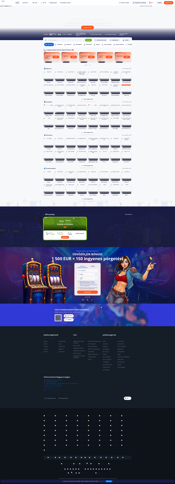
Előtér (104, 341)
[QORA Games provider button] (60, 441)
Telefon (93, 266)
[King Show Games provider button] (115, 431)
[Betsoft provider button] (93, 416)
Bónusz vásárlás (107, 359)
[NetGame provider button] (104, 416)
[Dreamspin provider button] (104, 446)
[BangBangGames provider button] (126, 436)
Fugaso (46, 341)
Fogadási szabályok (78, 348)
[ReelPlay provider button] (82, 436)
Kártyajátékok (121, 351)
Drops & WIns (106, 367)
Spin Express (121, 341)
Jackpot (119, 364)
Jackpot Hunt (121, 344)
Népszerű (105, 346)
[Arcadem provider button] (126, 421)
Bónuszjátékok (121, 367)
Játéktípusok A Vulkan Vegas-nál (53, 380)
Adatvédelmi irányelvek (79, 350)
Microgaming (62, 341)
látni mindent (128, 214)
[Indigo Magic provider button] (71, 441)
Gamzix (45, 344)
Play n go (46, 349)
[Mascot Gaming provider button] (126, 431)
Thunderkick (62, 346)
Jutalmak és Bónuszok (51, 381)
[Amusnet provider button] (126, 441)
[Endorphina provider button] (49, 416)
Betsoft (46, 351)
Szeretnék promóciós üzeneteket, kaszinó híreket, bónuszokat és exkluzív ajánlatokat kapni (88, 288)
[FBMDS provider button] (115, 426)
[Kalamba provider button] (82, 421)
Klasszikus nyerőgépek (123, 357)
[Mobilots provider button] (49, 426)
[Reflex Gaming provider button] (104, 441)
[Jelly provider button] (93, 441)
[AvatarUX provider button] (60, 436)
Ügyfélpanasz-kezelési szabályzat (79, 356)
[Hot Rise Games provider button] (71, 446)
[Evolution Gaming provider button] (60, 431)
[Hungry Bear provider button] (82, 446)
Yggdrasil (61, 349)
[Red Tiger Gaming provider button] (60, 426)
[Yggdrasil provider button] (82, 416)
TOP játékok (106, 362)
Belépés (160, 2)
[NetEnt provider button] (49, 421)
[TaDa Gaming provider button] (71, 431)
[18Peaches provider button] (49, 451)
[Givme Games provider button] (104, 421)
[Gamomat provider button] (71, 416)
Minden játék (121, 362)
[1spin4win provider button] (60, 421)
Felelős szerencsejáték (94, 349)
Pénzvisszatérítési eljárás (94, 341)
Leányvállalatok (92, 357)
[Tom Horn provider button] (126, 426)
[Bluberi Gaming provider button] (49, 431)
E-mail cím (82, 266)
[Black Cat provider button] (60, 446)
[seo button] (44, 387)
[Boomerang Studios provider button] (104, 436)
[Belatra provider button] (104, 426)
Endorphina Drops (107, 364)
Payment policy (77, 353)
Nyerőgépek (106, 349)
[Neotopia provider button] (126, 446)
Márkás (105, 354)
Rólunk (90, 359)
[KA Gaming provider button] (49, 441)
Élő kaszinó (106, 351)
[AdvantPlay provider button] (49, 446)
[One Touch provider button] (104, 431)
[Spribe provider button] (71, 426)
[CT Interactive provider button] (115, 421)
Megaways (120, 349)
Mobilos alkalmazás (93, 354)
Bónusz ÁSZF (76, 345)
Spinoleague (106, 370)
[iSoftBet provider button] (93, 421)
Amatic (60, 344)
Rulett (119, 354)
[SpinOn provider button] (115, 436)
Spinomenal (62, 351)
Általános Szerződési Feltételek (78, 342)
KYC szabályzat (92, 344)
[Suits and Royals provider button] (115, 446)
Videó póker (121, 359)
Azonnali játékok (122, 346)
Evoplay (46, 346)
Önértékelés (91, 351)
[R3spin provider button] (93, 446)
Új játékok (105, 344)
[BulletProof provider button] (93, 436)
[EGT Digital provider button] (82, 441)
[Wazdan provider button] (71, 421)
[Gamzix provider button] (60, 416)
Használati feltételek (88, 284)
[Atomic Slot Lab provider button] (82, 426)
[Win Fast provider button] (93, 431)
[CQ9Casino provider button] (93, 426)
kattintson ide (102, 481)
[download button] (58, 317)
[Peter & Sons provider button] (126, 416)
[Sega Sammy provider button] (49, 436)
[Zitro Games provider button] (82, 431)
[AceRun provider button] (115, 441)
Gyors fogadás (106, 357)
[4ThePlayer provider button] (71, 436)
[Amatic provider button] (115, 416)
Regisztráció (168, 2)
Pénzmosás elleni (92, 346)
